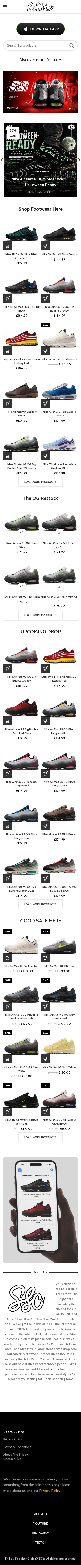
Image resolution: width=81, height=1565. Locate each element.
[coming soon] (7, 350)
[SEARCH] (71, 45)
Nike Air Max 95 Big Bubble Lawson (59, 413)
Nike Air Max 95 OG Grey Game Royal (59, 1016)
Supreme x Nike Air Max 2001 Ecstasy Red (22, 361)
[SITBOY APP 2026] (40, 1210)
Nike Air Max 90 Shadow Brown (22, 413)
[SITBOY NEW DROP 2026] (40, 92)
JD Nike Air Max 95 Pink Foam (22, 596)
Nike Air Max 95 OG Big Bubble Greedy (59, 308)
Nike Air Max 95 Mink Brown (59, 834)
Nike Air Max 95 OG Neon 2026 (22, 544)
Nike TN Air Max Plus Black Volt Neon (21, 1121)
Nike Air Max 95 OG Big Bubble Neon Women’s (21, 466)
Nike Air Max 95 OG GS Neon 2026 (22, 1069)
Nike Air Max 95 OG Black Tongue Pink (59, 783)
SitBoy (54, 1369)
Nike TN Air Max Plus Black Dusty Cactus (21, 256)
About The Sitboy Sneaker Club (15, 1456)
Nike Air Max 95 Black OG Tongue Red (21, 783)
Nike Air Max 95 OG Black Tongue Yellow (59, 731)
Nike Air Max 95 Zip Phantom (59, 359)
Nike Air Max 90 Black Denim (59, 254)
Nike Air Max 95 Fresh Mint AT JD (59, 598)
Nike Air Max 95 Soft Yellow (59, 1067)
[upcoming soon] (45, 298)
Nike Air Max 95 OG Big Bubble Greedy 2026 (21, 888)
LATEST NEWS (41, 171)
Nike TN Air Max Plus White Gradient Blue (59, 466)
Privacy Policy (12, 1439)
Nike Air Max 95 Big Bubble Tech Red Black (21, 731)
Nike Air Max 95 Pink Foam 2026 (59, 544)
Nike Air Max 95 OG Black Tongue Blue (21, 836)
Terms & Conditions (17, 1447)
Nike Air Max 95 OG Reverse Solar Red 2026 (59, 888)
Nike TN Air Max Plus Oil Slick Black (22, 308)
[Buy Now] (7, 245)
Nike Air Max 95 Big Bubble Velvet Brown (59, 1121)
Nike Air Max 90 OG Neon (59, 966)
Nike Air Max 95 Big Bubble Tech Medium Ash (21, 1016)
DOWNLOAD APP (44, 29)
